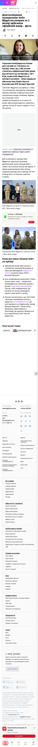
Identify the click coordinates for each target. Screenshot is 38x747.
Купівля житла (10, 620)
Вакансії (22, 455)
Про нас (4, 437)
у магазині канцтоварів (21, 286)
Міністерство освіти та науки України (17, 598)
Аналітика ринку (11, 618)
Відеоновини (10, 491)
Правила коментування (27, 445)
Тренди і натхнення (12, 623)
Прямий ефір (10, 489)
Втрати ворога (10, 522)
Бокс (7, 632)
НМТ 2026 (8, 603)
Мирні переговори (11, 511)
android (8, 682)
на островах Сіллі (20, 302)
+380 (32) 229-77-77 (13, 715)
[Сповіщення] (35, 3)
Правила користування (9, 457)
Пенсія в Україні (11, 569)
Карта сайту (23, 465)
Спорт (8, 630)
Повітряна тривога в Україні (15, 514)
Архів (22, 461)
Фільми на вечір (11, 584)
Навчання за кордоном (13, 609)
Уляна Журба (11, 30)
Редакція (5, 441)
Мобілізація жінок (11, 536)
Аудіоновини (10, 494)
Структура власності (26, 458)
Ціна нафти (9, 556)
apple (21, 682)
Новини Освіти (11, 596)
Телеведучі (5, 450)
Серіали (8, 589)
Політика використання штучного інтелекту (9, 465)
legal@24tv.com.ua (25, 716)
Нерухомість (10, 615)
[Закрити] (34, 727)
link (21, 416)
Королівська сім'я (14, 8)
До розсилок (12, 669)
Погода (8, 497)
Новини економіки (13, 553)
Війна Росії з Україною (14, 503)
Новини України (11, 486)
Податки (8, 566)
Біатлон (8, 640)
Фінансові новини (11, 561)
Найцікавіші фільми (12, 578)
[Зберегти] (33, 35)
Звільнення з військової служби (16, 531)
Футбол (8, 635)
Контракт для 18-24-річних (14, 539)
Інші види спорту (11, 643)
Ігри (21, 468)
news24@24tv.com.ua (9, 408)
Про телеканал (6, 447)
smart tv (8, 687)
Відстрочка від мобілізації (14, 542)
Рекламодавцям (7, 454)
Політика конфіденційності (7, 461)
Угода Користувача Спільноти (26, 441)
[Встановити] (19, 732)
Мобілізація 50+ (11, 534)
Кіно (7, 576)
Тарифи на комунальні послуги (16, 564)
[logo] (12, 3)
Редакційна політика (8, 444)
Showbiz (4, 8)
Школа (8, 601)
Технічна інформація (26, 448)
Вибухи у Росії (10, 519)
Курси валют (10, 558)
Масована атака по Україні (14, 517)
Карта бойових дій (11, 509)
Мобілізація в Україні (14, 529)
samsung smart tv (21, 687)
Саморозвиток (10, 606)
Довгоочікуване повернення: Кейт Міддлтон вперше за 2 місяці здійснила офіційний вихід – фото (28, 8)
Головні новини (11, 483)
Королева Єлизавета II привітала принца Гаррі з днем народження (17, 151)
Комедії (8, 586)
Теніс (7, 638)
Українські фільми (11, 581)
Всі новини (10, 481)
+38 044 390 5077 (25, 408)
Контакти (23, 452)
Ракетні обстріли (11, 506)
